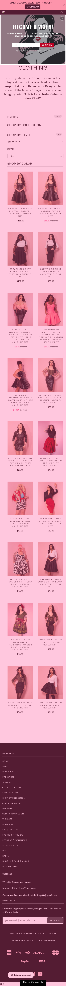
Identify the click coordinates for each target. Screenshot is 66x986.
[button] (62, 18)
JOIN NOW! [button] (47, 45)
